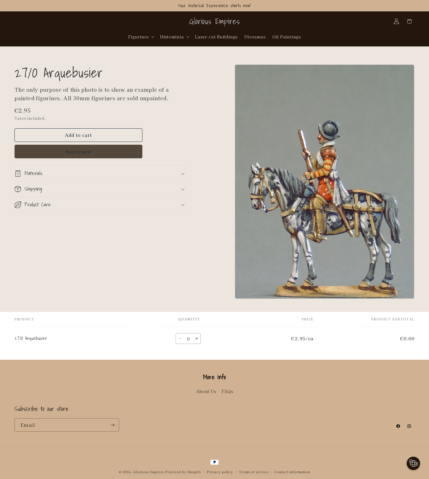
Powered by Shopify (183, 471)
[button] (141, 37)
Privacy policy (220, 471)
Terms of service (254, 471)
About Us (206, 391)
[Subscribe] (112, 425)
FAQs (227, 391)
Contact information (292, 471)
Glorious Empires (148, 471)
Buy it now (78, 151)
